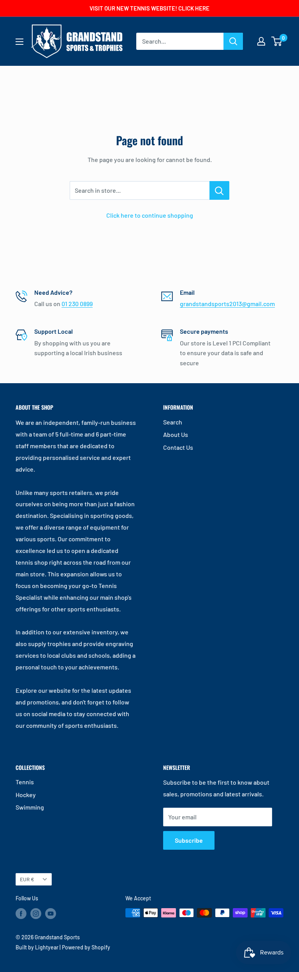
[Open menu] (19, 42)
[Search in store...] (219, 190)
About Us (175, 434)
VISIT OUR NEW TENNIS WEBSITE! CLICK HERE (149, 8)
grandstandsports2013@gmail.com (227, 303)
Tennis (25, 781)
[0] (277, 41)
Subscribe (189, 840)
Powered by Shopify (86, 947)
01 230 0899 (77, 303)
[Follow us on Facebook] (21, 913)
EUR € (27, 879)
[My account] (261, 41)
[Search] (233, 41)
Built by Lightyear (37, 947)
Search (172, 422)
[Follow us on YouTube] (50, 913)
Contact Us (178, 447)
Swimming (30, 807)
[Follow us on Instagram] (35, 913)
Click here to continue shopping (149, 215)
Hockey (26, 794)
